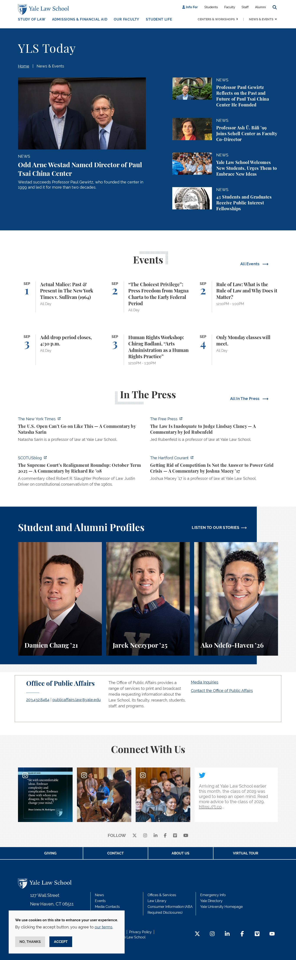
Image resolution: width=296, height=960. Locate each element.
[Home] (44, 9)
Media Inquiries (204, 682)
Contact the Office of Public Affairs (222, 690)
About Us (180, 853)
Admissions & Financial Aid (79, 19)
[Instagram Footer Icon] (212, 934)
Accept (61, 942)
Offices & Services (162, 895)
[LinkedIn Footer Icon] (227, 934)
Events (100, 901)
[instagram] (145, 836)
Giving (50, 853)
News (99, 895)
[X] (134, 836)
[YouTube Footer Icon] (272, 934)
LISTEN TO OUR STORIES (215, 527)
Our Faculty (126, 19)
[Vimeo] (175, 836)
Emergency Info (213, 895)
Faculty (229, 7)
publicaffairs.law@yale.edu (76, 699)
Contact (115, 853)
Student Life (159, 19)
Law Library (157, 901)
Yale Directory (211, 901)
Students (211, 7)
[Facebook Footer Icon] (242, 934)
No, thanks (30, 942)
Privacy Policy (140, 932)
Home (23, 66)
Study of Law (32, 19)
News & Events (261, 19)
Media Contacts (107, 907)
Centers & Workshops (216, 19)
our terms (103, 927)
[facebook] (165, 836)
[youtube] (185, 836)
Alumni (260, 7)
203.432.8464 (37, 699)
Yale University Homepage (221, 907)
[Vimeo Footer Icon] (257, 934)
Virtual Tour (245, 853)
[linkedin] (156, 836)
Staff (245, 7)
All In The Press (245, 398)
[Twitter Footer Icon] (197, 934)
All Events (250, 264)
